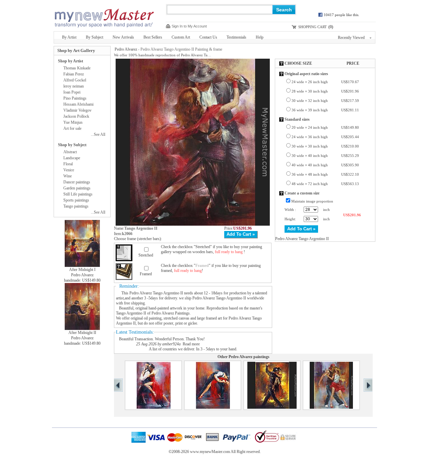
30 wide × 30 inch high (325, 146)
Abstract (70, 152)
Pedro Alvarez (126, 49)
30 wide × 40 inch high (325, 156)
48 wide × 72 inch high (325, 184)
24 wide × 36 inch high (325, 137)
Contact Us (208, 37)
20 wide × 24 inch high (325, 127)
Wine (67, 176)
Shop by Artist (70, 61)
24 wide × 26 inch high (325, 82)
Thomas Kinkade (76, 68)
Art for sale (72, 128)
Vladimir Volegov (77, 110)
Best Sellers (152, 37)
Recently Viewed (351, 37)
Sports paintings (76, 200)
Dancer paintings (76, 182)
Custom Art (181, 37)
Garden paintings (76, 188)
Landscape (71, 158)
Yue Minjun (72, 122)
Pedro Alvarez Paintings (170, 313)
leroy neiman (73, 86)
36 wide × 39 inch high (325, 110)
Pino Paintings (74, 98)
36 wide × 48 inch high (325, 174)
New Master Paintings (104, 15)
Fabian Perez (73, 74)
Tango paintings (75, 206)
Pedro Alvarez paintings (249, 356)
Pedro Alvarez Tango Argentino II (156, 293)
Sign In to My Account (189, 26)
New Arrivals (123, 37)
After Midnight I (82, 269)
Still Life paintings (78, 194)
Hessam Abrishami (78, 104)
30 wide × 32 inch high (325, 101)
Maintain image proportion (312, 201)
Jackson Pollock (76, 116)
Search (284, 9)
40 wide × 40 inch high (325, 165)
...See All (98, 134)
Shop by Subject (72, 144)
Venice (68, 170)
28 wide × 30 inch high (325, 91)
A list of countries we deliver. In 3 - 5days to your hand (192, 349)
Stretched (145, 255)
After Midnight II (82, 332)
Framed (146, 274)
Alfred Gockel (74, 80)
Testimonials (236, 37)
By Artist (69, 37)
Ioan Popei (71, 92)
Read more (191, 344)
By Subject (94, 37)
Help (259, 37)
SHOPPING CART (312, 27)
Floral (68, 164)
